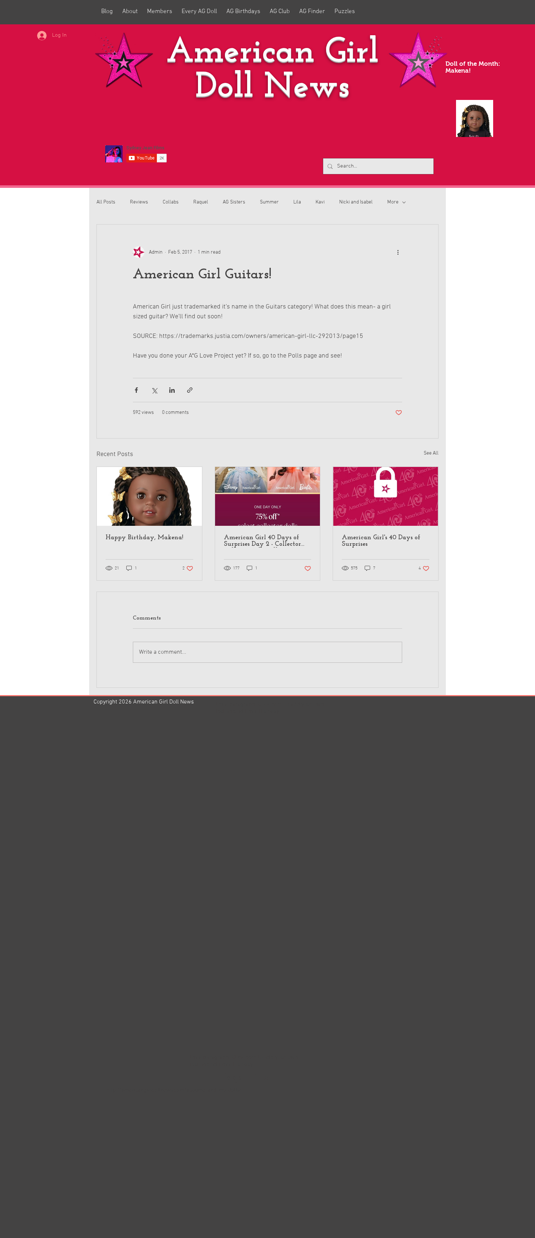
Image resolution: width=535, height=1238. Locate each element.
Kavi (320, 202)
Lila (297, 202)
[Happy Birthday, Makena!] (149, 496)
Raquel (200, 202)
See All (431, 453)
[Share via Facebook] (136, 390)
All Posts (105, 202)
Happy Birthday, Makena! (144, 538)
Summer (269, 202)
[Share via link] (189, 390)
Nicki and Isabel (356, 202)
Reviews (139, 202)
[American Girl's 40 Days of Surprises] (385, 496)
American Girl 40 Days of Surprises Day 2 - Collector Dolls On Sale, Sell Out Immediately (262, 541)
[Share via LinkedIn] (172, 390)
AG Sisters (234, 202)
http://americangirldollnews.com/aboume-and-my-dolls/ (174, 1090)
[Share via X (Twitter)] (154, 390)
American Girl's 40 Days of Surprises (381, 541)
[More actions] (397, 252)
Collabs (171, 202)
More (393, 202)
